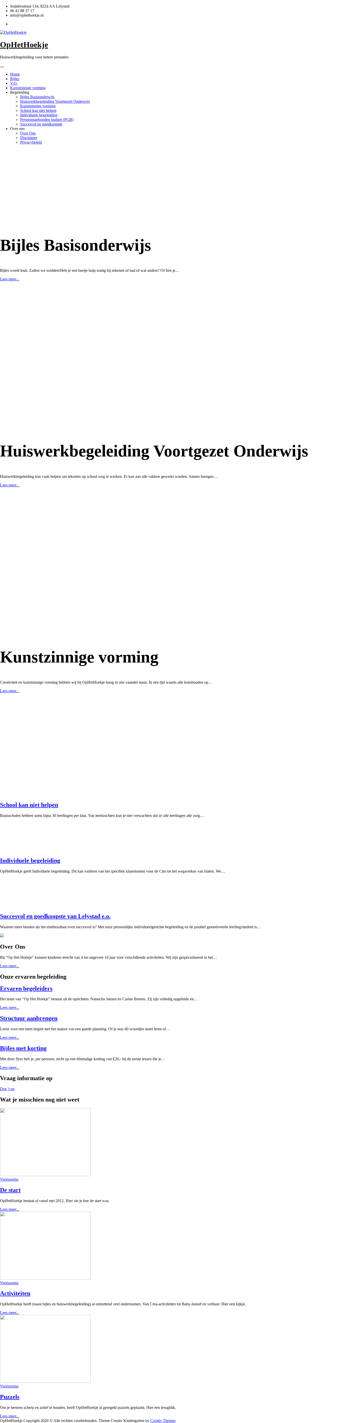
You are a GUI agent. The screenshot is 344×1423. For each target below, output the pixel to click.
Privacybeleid (31, 142)
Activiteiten (15, 1293)
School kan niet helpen (38, 110)
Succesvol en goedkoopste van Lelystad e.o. (55, 916)
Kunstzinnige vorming (28, 88)
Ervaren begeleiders (26, 988)
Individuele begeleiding (38, 115)
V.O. (14, 83)
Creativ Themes (163, 1420)
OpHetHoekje (24, 44)
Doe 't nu (7, 1089)
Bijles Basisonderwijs (37, 97)
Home (15, 74)
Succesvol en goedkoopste (41, 124)
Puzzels (9, 1397)
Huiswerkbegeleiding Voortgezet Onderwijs (55, 101)
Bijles (14, 79)
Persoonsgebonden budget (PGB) (47, 119)
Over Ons (28, 133)
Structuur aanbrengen (28, 1018)
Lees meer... (9, 279)
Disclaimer (28, 138)
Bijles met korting (23, 1048)
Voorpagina (9, 1179)
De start (10, 1190)
